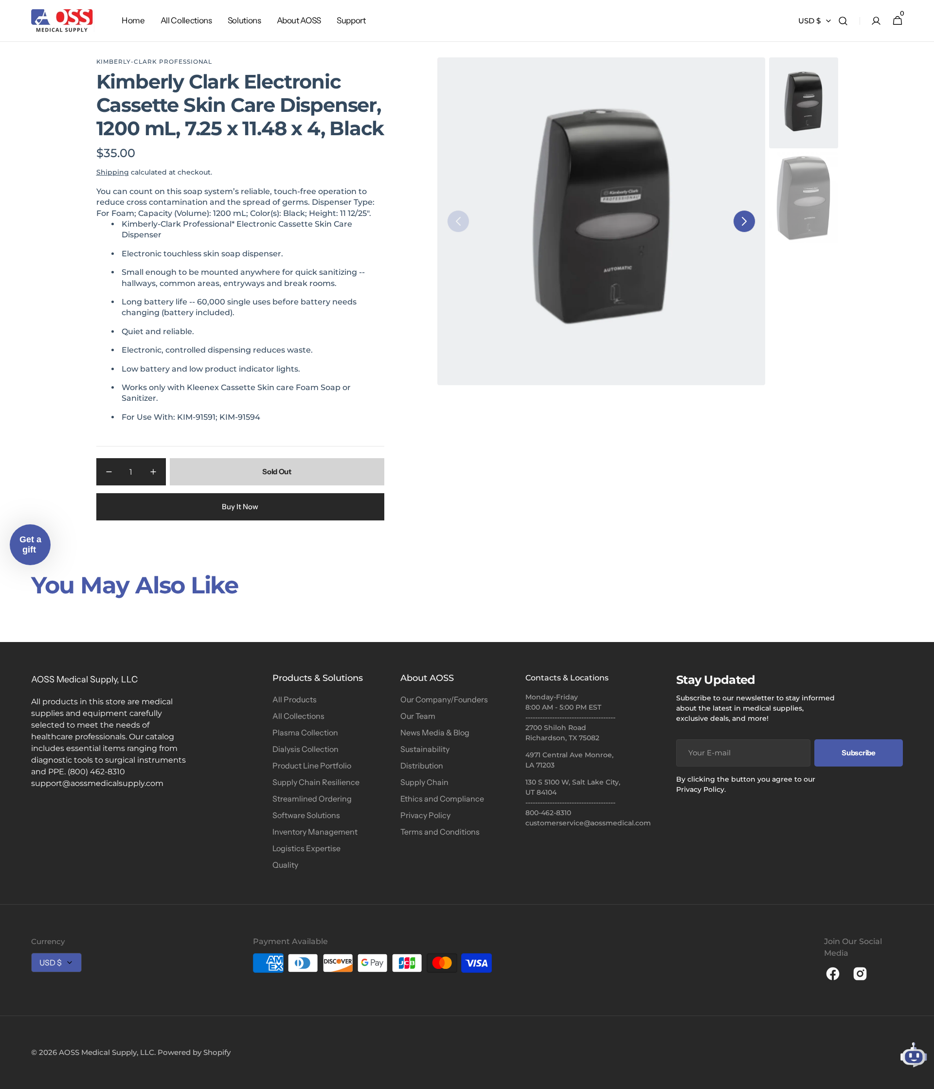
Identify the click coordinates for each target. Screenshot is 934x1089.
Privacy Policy (425, 815)
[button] (843, 21)
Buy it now (240, 506)
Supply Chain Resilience (315, 782)
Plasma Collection (305, 732)
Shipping (112, 172)
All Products (294, 699)
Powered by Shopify (194, 1052)
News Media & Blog (434, 732)
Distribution (421, 765)
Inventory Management (315, 832)
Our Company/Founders (444, 699)
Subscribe (858, 752)
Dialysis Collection (305, 749)
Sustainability (424, 749)
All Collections (298, 716)
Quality (285, 865)
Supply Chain (424, 782)
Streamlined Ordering (312, 798)
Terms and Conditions (440, 832)
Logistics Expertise (306, 848)
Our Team (417, 716)
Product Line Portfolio (311, 765)
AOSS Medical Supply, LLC (106, 1052)
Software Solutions (306, 815)
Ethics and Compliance (442, 798)
